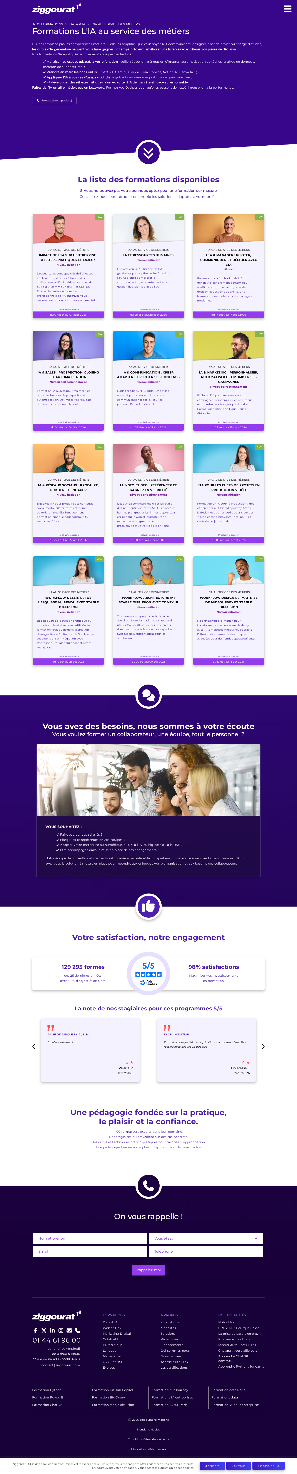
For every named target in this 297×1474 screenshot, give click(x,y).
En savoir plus (268, 1465)
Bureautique (112, 1345)
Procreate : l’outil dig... (236, 1339)
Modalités (168, 1328)
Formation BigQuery (108, 1397)
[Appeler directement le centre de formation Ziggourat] (77, 1330)
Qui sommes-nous (175, 1351)
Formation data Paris (228, 1390)
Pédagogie (169, 1339)
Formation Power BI (48, 1397)
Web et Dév (112, 1328)
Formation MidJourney (170, 1390)
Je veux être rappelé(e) (57, 100)
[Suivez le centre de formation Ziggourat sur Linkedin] (52, 1330)
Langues (109, 1351)
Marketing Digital (117, 1334)
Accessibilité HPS (174, 1362)
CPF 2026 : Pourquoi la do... (239, 1328)
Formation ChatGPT (48, 1405)
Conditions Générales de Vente (148, 1439)
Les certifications (174, 1368)
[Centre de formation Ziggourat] (148, 9)
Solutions (168, 1334)
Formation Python (47, 1390)
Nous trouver (171, 1356)
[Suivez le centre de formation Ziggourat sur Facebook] (35, 1330)
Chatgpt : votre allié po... (237, 1351)
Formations (170, 1322)
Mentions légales (148, 1429)
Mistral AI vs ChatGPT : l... (238, 1345)
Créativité (110, 1339)
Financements (172, 1345)
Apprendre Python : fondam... (241, 1366)
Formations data (225, 1397)
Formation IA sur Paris (170, 1405)
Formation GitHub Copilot (112, 1390)
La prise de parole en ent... (238, 1334)
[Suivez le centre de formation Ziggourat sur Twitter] (44, 1330)
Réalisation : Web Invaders (149, 1449)
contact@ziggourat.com (61, 1365)
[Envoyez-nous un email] (69, 1330)
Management (113, 1356)
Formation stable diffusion (113, 1405)
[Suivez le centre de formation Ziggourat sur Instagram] (60, 1330)
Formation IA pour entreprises (236, 1405)
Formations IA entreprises (172, 1397)
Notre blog (226, 1322)
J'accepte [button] (212, 1465)
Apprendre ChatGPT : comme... (235, 1358)
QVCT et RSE (113, 1362)
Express (109, 1368)
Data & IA (110, 1322)
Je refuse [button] (238, 1465)
